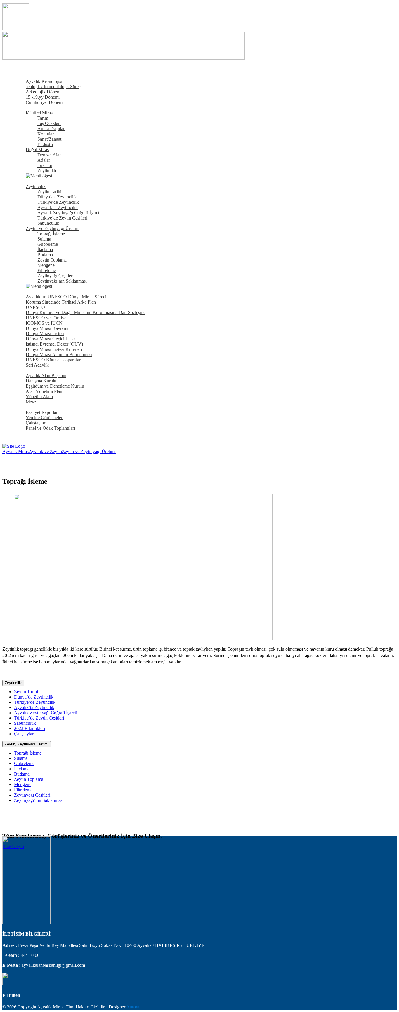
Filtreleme (46, 270)
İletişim (20, 433)
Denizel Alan (49, 154)
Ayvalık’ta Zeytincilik (57, 207)
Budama (45, 254)
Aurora (132, 1006)
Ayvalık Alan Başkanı (46, 375)
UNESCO (35, 307)
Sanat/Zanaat (49, 139)
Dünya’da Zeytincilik (57, 196)
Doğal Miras (37, 149)
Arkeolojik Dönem (43, 91)
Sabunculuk (48, 223)
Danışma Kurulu (41, 380)
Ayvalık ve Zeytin (30, 181)
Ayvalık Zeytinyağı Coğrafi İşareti (68, 212)
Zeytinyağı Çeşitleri (55, 275)
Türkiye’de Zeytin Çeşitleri (62, 217)
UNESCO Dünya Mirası (37, 291)
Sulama (44, 238)
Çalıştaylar (35, 422)
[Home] (13, 446)
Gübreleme (47, 244)
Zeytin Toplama (52, 259)
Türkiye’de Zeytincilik (58, 202)
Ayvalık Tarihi (27, 76)
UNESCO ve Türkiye (46, 317)
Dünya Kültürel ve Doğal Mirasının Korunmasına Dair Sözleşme (85, 312)
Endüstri (45, 144)
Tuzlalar (44, 165)
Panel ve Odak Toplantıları (50, 428)
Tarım (42, 118)
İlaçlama (45, 249)
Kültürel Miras (39, 112)
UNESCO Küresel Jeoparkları (54, 359)
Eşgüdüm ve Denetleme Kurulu (55, 386)
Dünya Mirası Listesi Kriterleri (54, 349)
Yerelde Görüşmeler (44, 417)
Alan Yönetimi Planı (44, 391)
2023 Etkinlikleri (29, 728)
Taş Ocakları (49, 123)
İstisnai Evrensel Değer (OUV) (54, 344)
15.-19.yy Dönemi (43, 97)
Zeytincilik (36, 186)
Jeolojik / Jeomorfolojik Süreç (53, 86)
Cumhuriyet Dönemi (45, 102)
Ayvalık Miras (15, 451)
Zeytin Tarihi (49, 191)
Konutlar (45, 133)
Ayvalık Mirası (27, 107)
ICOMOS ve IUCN (44, 323)
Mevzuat (34, 401)
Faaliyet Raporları (42, 412)
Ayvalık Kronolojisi (44, 81)
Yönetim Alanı (39, 396)
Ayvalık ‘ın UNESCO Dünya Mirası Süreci (66, 296)
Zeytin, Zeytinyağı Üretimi (26, 744)
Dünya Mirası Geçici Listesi (51, 338)
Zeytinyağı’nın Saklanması (62, 280)
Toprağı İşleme (51, 233)
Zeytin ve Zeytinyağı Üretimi (52, 228)
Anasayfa (23, 70)
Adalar (43, 160)
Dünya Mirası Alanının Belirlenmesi (59, 354)
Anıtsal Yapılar (51, 128)
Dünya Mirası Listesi (45, 333)
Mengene (46, 265)
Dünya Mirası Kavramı (47, 328)
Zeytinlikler (48, 170)
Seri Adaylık (37, 365)
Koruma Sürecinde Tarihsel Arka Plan (61, 301)
